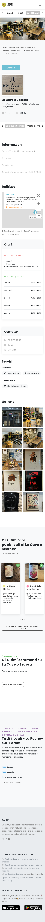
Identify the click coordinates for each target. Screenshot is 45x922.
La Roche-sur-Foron (31, 51)
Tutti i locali (33, 13)
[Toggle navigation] (40, 5)
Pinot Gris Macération (32, 588)
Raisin (5, 48)
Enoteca (11, 67)
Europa (21, 48)
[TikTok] (6, 839)
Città (20, 13)
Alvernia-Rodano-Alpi (11, 51)
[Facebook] (9, 839)
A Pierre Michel (7, 588)
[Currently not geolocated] (38, 216)
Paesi (10, 13)
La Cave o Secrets (15, 126)
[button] (23, 37)
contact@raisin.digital (14, 874)
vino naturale (33, 895)
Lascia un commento (12, 684)
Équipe (5, 878)
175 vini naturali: (8, 554)
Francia (30, 48)
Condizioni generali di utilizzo (21, 878)
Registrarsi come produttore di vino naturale (23, 865)
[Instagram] (2, 839)
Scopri (12, 48)
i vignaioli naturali (32, 824)
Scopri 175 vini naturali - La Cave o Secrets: (22, 627)
